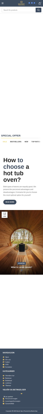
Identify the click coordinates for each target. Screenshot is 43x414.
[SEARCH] (38, 10)
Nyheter (21, 263)
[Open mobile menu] (3, 3)
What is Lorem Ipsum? (21, 267)
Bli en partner (8, 396)
